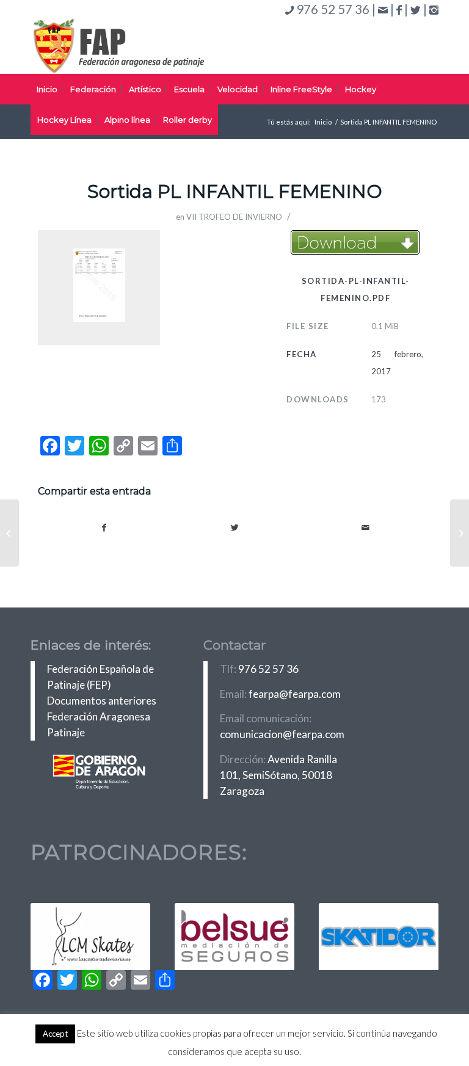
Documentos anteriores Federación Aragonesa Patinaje (101, 716)
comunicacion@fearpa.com (282, 734)
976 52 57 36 (268, 668)
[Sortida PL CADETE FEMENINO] (9, 533)
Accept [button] (55, 1034)
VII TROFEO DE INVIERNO (234, 217)
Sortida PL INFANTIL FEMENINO (234, 191)
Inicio (323, 122)
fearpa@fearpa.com (295, 693)
